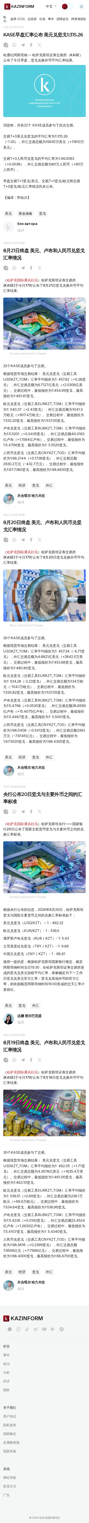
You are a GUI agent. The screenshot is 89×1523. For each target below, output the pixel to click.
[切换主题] (67, 6)
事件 (51, 19)
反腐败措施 (11, 1442)
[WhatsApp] (14, 45)
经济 (22, 485)
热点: (5, 18)
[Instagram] (5, 45)
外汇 (49, 485)
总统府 (32, 19)
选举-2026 (17, 19)
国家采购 (9, 1451)
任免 (42, 19)
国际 (6, 1390)
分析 (6, 1372)
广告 (6, 1495)
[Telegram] (22, 45)
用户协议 (9, 1416)
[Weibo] (35, 1329)
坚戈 (42, 213)
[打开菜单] (81, 6)
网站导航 (9, 1477)
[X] (39, 45)
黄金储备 (25, 213)
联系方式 (9, 1486)
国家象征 (9, 1434)
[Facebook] (31, 45)
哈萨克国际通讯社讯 (22, 280)
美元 (8, 213)
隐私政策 (9, 1425)
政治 (6, 1364)
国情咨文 (63, 19)
